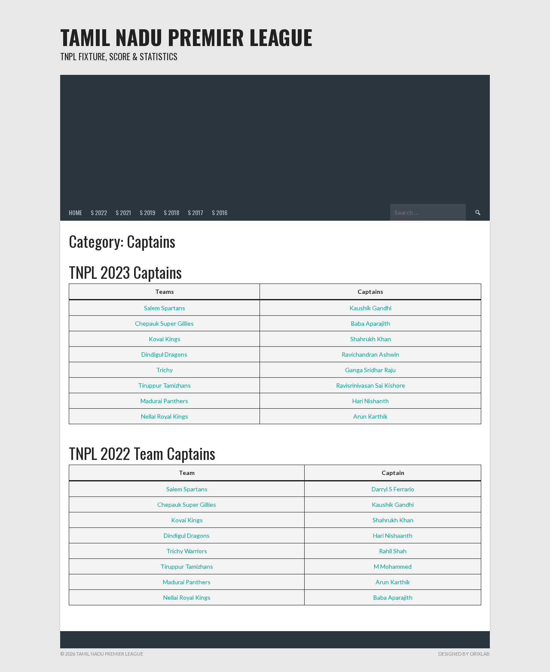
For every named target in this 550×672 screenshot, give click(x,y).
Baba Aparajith (370, 323)
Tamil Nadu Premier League (186, 37)
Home (75, 212)
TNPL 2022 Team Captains (142, 452)
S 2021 (123, 212)
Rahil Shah (392, 551)
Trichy (164, 369)
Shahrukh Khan (370, 338)
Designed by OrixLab (464, 654)
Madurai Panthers (164, 400)
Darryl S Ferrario (393, 489)
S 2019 (147, 212)
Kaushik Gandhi (370, 307)
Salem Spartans (164, 307)
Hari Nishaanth (392, 535)
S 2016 (219, 212)
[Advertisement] (275, 139)
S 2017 (195, 212)
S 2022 (99, 212)
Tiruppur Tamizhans (164, 385)
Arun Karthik (370, 416)
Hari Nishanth (370, 400)
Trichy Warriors (186, 551)
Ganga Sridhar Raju (370, 369)
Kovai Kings (164, 338)
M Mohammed (393, 566)
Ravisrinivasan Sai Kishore (370, 385)
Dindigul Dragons (164, 354)
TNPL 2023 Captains (125, 271)
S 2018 (171, 212)
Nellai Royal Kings (164, 416)
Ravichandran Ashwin (370, 354)
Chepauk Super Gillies (164, 323)
